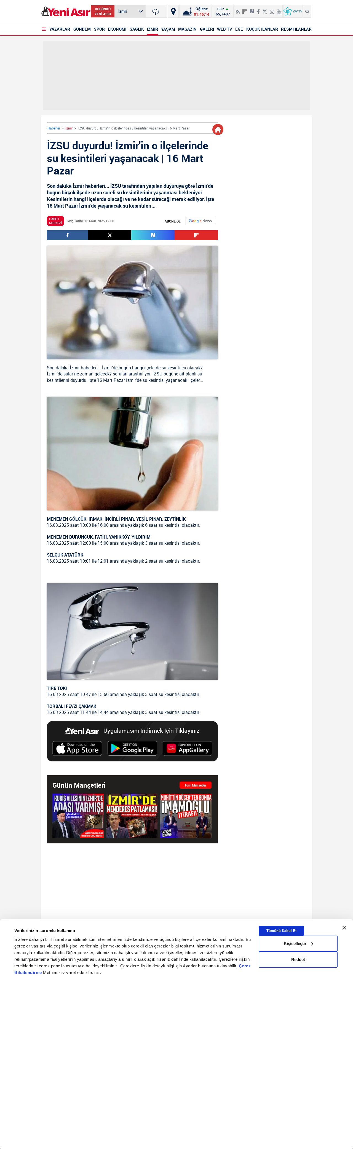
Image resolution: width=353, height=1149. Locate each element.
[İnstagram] (272, 9)
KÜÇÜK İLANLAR (262, 29)
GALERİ (207, 29)
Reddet (298, 959)
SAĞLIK (137, 29)
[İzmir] (156, 11)
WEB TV (224, 29)
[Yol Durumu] (173, 11)
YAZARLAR (59, 29)
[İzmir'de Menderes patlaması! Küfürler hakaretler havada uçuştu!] (132, 816)
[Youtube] (279, 9)
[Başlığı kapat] (344, 928)
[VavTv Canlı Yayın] (293, 11)
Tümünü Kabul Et (281, 930)
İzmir (69, 128)
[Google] (200, 221)
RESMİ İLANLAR (296, 29)
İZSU (157, 374)
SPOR (99, 29)
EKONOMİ (117, 29)
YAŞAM (168, 29)
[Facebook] (258, 9)
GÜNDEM (82, 29)
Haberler (53, 128)
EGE (239, 29)
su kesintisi (154, 380)
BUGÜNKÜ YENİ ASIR (103, 11)
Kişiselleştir (295, 943)
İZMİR (152, 29)
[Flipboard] (244, 9)
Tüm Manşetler (195, 785)
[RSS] (238, 9)
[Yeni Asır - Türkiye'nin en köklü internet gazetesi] (65, 11)
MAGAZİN (187, 29)
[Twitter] (264, 9)
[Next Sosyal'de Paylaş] (252, 9)
